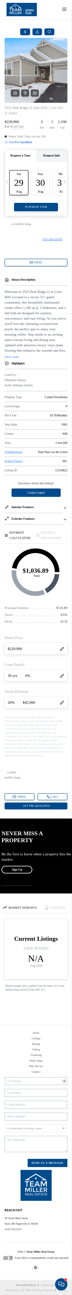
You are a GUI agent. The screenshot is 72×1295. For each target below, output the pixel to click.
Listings (36, 1038)
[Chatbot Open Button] (61, 1284)
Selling (36, 1049)
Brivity (32, 1285)
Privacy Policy (13, 1290)
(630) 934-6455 (13, 1229)
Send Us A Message (47, 1163)
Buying (36, 1044)
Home (36, 1033)
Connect (36, 1071)
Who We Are (36, 1066)
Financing (36, 1055)
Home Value (36, 1060)
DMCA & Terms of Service (39, 1290)
